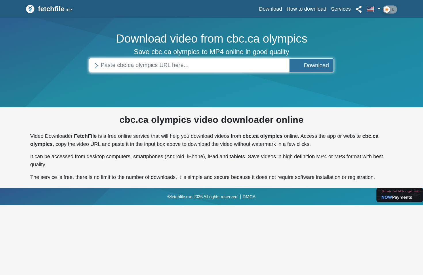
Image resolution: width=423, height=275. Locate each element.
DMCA (249, 196)
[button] (374, 9)
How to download (306, 9)
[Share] (359, 9)
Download (270, 9)
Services (341, 9)
